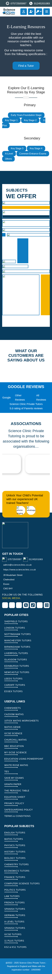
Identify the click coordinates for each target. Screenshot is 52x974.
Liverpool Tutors (16, 653)
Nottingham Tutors (17, 634)
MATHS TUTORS (13, 839)
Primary (28, 234)
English (26, 223)
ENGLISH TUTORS (14, 832)
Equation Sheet (14, 797)
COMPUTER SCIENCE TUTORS (22, 883)
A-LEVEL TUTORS (14, 921)
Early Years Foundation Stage (26, 115)
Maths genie (12, 727)
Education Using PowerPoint (23, 759)
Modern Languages (26, 214)
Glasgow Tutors (15, 659)
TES (6, 771)
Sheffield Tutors (16, 621)
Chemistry (15, 266)
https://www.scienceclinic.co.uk (19, 569)
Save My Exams (14, 778)
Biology (9, 261)
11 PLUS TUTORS (14, 940)
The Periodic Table (16, 790)
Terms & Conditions (17, 816)
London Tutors (14, 628)
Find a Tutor (26, 65)
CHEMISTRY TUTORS (16, 864)
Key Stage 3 (17, 148)
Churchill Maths (15, 740)
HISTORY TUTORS (14, 851)
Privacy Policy (14, 803)
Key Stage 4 (36, 148)
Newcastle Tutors (16, 672)
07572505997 (18, 3)
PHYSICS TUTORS (14, 845)
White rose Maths (16, 765)
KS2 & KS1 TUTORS (15, 947)
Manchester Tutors (17, 640)
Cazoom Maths (14, 714)
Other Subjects (26, 271)
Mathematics (26, 203)
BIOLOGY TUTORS (15, 858)
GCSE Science (13, 733)
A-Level (9, 153)
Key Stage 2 (30, 120)
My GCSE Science (15, 752)
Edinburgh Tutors (16, 666)
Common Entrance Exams (32, 153)
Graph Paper (12, 784)
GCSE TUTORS (13, 934)
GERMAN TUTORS (14, 915)
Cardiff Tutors (14, 685)
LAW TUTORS (12, 896)
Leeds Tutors (13, 678)
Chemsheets (12, 708)
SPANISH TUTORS (14, 909)
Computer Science (20, 294)
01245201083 (42, 3)
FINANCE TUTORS (14, 877)
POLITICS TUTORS (15, 890)
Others (8, 159)
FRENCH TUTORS (14, 902)
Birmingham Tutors (17, 647)
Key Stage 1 (11, 120)
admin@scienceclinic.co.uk (17, 565)
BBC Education (14, 746)
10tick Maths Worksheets (21, 720)
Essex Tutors (13, 691)
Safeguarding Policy (18, 809)
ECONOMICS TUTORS (16, 871)
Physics (26, 230)
